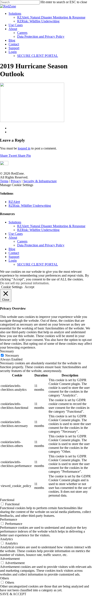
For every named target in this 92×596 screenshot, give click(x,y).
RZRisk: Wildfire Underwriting (38, 21)
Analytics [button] (6, 539)
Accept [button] (29, 287)
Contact (14, 44)
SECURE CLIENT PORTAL (37, 55)
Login (13, 52)
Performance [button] (8, 519)
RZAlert (14, 202)
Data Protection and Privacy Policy (40, 36)
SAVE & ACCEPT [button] (13, 594)
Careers (22, 32)
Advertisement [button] (10, 558)
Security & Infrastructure (40, 181)
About (13, 29)
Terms (4, 181)
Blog (12, 40)
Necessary (12, 355)
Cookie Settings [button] (11, 287)
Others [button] (4, 578)
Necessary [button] (7, 351)
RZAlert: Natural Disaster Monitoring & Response (51, 17)
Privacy (16, 181)
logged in (24, 148)
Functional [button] (7, 500)
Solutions (15, 13)
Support (14, 48)
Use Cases (16, 25)
